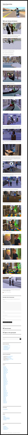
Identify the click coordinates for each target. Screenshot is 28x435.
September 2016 (5, 395)
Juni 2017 (4, 386)
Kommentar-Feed (5, 428)
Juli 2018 (4, 374)
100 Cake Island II (10, 356)
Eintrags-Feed (5, 427)
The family (4, 419)
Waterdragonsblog (7, 4)
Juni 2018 (4, 375)
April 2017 (4, 388)
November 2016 (5, 393)
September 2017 (5, 383)
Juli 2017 (4, 385)
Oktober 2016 (5, 394)
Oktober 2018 (5, 371)
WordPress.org (5, 429)
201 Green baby (5, 346)
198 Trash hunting (5, 349)
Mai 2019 (4, 366)
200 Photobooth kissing (6, 347)
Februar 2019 (5, 368)
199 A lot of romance (6, 348)
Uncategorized (5, 409)
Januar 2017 (5, 391)
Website (4, 318)
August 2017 (5, 384)
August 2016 (5, 396)
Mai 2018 (4, 376)
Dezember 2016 (5, 392)
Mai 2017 (4, 387)
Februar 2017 (5, 390)
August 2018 (5, 373)
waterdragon (5, 292)
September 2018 (5, 372)
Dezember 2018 (5, 369)
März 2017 (4, 389)
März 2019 (4, 367)
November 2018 (5, 370)
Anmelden (4, 426)
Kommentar (5, 301)
